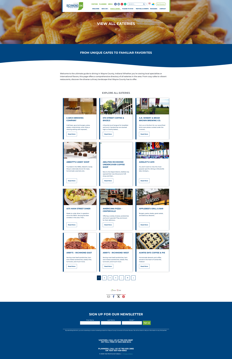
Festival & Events (142, 8)
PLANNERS (102, 4)
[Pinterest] (122, 4)
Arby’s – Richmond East (79, 253)
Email (132, 320)
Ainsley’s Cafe (146, 162)
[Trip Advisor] (125, 4)
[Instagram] (118, 4)
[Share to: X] (118, 297)
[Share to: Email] (108, 297)
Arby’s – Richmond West (116, 253)
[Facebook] (115, 4)
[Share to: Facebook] (113, 297)
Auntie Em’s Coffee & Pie (152, 253)
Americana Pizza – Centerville (112, 210)
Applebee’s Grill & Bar (151, 209)
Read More (72, 134)
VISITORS (94, 4)
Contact (163, 8)
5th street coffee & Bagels (113, 119)
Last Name (111, 320)
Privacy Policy (128, 354)
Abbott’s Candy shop (77, 162)
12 (127, 278)
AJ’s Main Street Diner (78, 209)
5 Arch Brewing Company (75, 119)
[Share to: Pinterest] (123, 297)
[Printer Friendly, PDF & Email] (116, 290)
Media (110, 4)
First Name (90, 320)
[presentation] (80, 106)
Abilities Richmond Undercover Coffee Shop (114, 164)
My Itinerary (161, 4)
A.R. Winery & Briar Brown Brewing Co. (150, 119)
